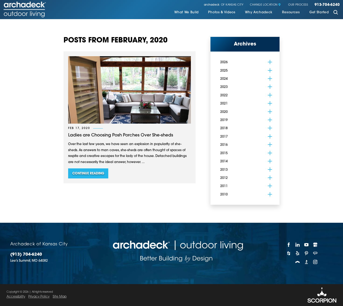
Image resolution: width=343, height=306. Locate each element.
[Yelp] (297, 253)
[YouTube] (306, 244)
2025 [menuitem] (224, 70)
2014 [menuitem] (224, 161)
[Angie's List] (315, 253)
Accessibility (16, 296)
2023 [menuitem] (224, 87)
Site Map (59, 296)
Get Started (319, 12)
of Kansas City (224, 5)
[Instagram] (315, 261)
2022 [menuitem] (224, 95)
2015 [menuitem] (224, 153)
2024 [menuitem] (224, 78)
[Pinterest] (306, 253)
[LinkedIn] (297, 244)
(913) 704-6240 (26, 255)
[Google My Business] (315, 244)
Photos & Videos (221, 12)
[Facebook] (288, 244)
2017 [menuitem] (224, 136)
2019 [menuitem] (224, 120)
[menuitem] (186, 13)
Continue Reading (88, 173)
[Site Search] (336, 12)
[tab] (270, 62)
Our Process (298, 5)
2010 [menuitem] (224, 194)
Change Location (263, 5)
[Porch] (297, 261)
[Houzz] (288, 253)
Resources (291, 12)
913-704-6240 (327, 5)
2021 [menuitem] (224, 103)
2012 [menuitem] (224, 178)
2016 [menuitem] (224, 144)
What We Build (186, 12)
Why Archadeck (259, 12)
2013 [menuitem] (224, 169)
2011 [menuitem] (224, 186)
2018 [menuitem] (224, 128)
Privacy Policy (38, 296)
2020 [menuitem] (224, 112)
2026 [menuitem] (224, 62)
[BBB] (306, 261)
